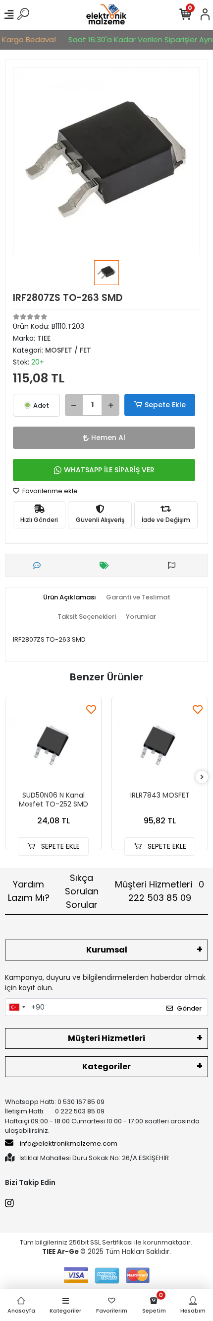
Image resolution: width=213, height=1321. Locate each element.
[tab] (69, 597)
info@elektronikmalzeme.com (68, 1143)
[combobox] (16, 1007)
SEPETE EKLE (59, 846)
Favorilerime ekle (49, 491)
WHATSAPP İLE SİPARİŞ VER (109, 470)
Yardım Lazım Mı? (29, 891)
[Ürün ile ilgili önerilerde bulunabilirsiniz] (174, 565)
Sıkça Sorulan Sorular (82, 891)
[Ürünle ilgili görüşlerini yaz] (39, 565)
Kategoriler (106, 1066)
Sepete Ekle (165, 405)
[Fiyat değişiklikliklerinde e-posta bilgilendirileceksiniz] (106, 565)
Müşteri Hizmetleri (159, 891)
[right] (202, 777)
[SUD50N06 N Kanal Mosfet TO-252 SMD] (53, 745)
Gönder (189, 1008)
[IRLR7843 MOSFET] (160, 745)
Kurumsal (106, 949)
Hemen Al (108, 437)
